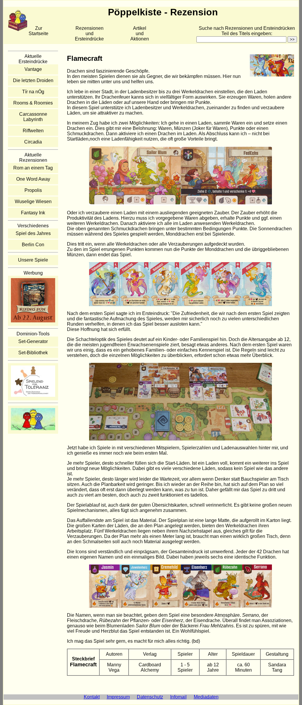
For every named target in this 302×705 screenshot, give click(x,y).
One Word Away (33, 179)
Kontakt (92, 696)
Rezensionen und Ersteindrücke (89, 33)
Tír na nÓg (33, 91)
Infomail (178, 696)
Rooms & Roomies (33, 102)
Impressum (118, 696)
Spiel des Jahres (33, 233)
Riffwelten (33, 130)
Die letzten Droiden (33, 80)
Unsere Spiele (33, 259)
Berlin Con (33, 244)
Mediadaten (206, 696)
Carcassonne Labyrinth (33, 117)
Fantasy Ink (33, 212)
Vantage (33, 69)
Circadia (33, 141)
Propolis (33, 190)
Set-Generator (33, 341)
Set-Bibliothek (33, 352)
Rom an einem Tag (33, 167)
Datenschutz (150, 696)
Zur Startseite (38, 31)
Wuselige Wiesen (33, 201)
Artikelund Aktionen (139, 33)
